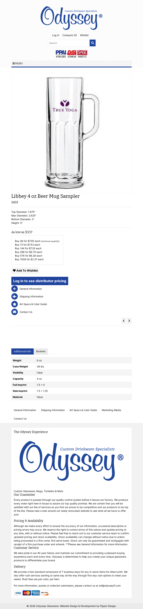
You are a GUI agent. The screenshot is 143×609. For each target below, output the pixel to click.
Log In (55, 35)
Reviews (41, 351)
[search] (93, 43)
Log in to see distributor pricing (39, 281)
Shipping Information (53, 410)
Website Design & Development (78, 605)
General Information (25, 410)
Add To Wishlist (27, 270)
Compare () (69, 35)
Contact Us (20, 418)
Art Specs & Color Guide (83, 410)
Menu (19, 63)
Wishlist (84, 35)
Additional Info (22, 351)
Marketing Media (111, 410)
